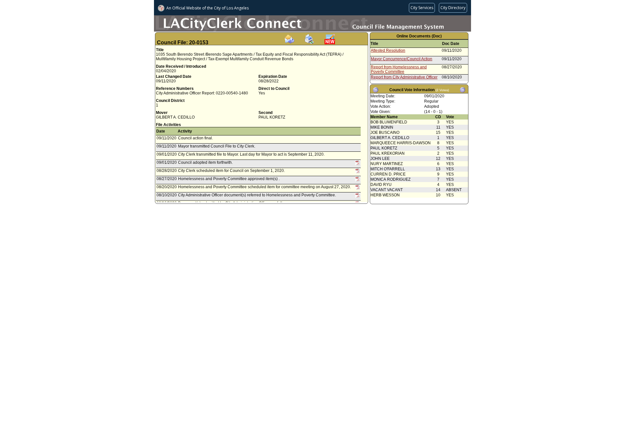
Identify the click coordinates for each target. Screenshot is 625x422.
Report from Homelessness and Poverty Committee (399, 69)
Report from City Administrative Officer (404, 77)
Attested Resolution (388, 50)
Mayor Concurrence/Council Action (401, 59)
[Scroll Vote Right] (462, 90)
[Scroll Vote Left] (376, 90)
